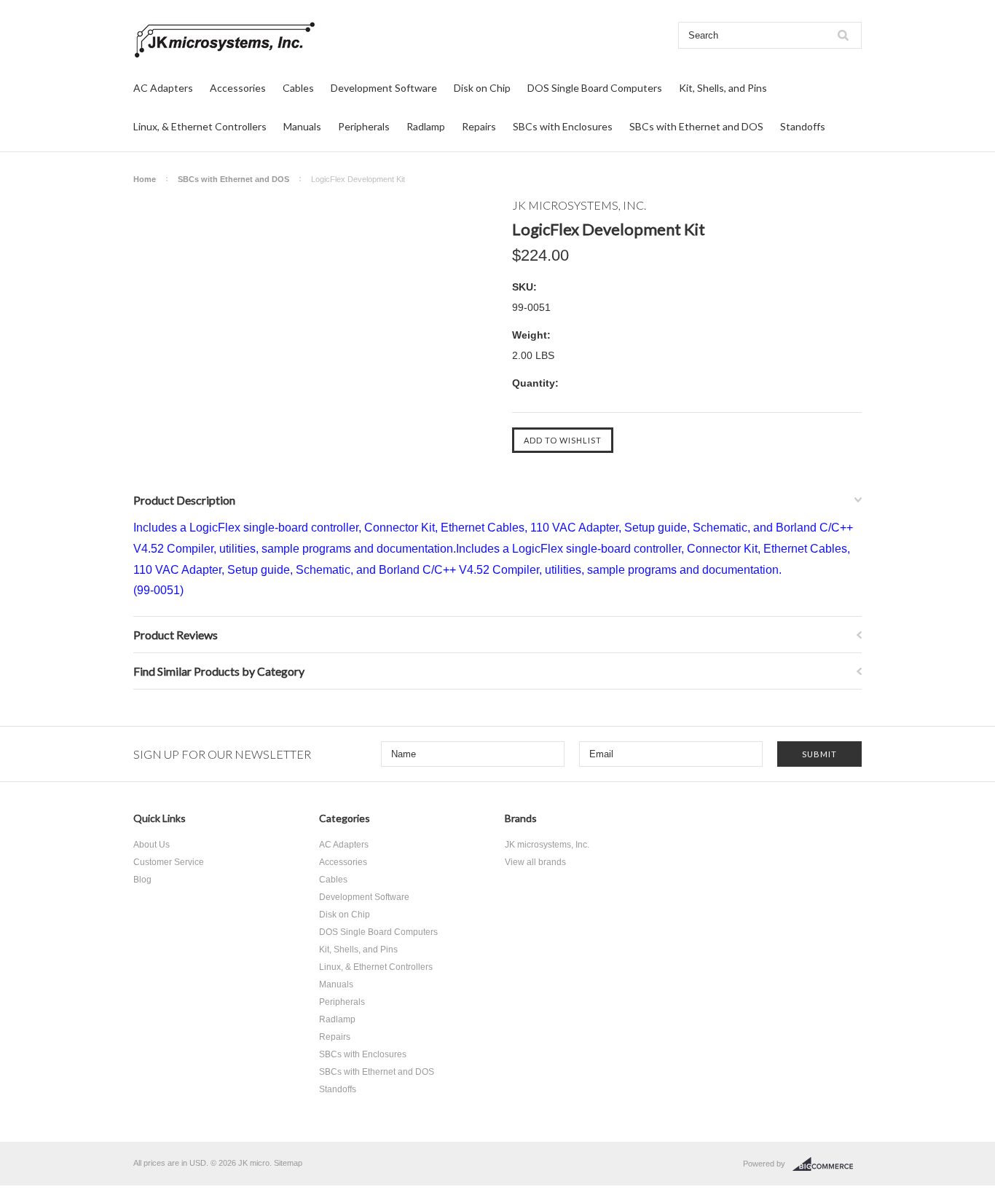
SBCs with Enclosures (563, 126)
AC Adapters (163, 88)
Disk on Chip (482, 88)
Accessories (238, 88)
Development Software (384, 88)
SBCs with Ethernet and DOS (696, 126)
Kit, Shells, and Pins (723, 88)
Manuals (302, 126)
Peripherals (364, 126)
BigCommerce (827, 1164)
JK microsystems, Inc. (547, 845)
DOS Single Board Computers (594, 88)
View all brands (535, 862)
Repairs (479, 126)
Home (144, 179)
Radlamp (425, 126)
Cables (298, 88)
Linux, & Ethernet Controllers (200, 126)
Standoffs (802, 126)
